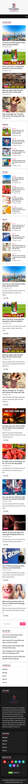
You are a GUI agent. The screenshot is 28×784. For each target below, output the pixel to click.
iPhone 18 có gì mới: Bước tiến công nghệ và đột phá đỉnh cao (14, 522)
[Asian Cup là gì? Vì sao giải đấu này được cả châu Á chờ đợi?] (14, 57)
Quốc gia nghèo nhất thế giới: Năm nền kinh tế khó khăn (12, 91)
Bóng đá (6, 62)
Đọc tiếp (6, 298)
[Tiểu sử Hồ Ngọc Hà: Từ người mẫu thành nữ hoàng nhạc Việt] (14, 104)
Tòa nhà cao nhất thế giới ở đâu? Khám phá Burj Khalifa (13, 43)
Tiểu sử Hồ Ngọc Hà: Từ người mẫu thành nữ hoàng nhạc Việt (13, 115)
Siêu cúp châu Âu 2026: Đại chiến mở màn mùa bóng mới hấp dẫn (6, 142)
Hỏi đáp (6, 39)
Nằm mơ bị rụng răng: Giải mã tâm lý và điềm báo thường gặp (14, 591)
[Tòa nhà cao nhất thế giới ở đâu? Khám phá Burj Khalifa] (14, 33)
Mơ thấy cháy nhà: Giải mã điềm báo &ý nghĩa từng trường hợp (14, 416)
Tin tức (6, 86)
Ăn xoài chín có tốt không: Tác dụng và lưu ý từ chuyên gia (6, 209)
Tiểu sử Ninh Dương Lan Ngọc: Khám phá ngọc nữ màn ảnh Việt (6, 247)
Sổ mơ (5, 422)
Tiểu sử (5, 110)
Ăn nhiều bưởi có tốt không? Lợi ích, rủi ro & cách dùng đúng (6, 189)
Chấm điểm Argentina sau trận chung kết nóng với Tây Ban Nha (6, 152)
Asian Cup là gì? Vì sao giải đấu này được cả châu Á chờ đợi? (13, 67)
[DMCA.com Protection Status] (14, 772)
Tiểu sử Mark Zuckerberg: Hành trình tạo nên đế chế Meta (6, 237)
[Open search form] (26, 16)
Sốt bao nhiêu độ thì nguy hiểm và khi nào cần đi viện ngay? (6, 199)
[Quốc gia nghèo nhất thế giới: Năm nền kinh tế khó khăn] (14, 81)
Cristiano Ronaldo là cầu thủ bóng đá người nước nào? (6, 162)
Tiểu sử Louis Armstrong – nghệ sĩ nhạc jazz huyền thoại (6, 257)
